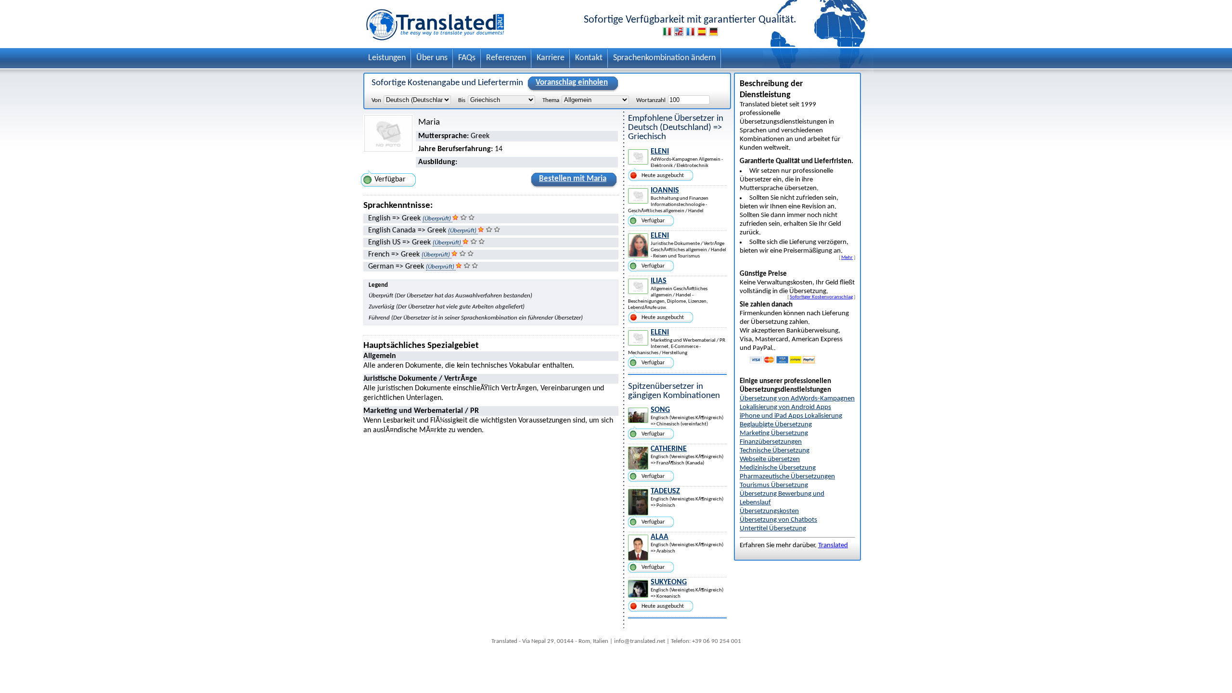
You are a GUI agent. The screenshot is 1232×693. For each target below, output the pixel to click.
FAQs (466, 58)
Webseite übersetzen (770, 459)
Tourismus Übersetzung (774, 485)
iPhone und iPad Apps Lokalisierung (791, 416)
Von (376, 100)
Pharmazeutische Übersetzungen (787, 476)
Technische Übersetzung (774, 450)
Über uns (432, 58)
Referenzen (506, 58)
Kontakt (589, 58)
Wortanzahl (651, 100)
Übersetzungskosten (769, 511)
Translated (833, 545)
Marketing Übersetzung (774, 433)
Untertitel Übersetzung (773, 528)
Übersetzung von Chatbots (778, 520)
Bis (461, 100)
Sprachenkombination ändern (664, 58)
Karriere (551, 58)
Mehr (847, 257)
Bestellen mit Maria (572, 179)
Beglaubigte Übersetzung (776, 424)
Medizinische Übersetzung (778, 468)
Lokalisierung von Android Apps (785, 407)
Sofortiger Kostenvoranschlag (821, 297)
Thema (550, 100)
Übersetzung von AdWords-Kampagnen (797, 398)
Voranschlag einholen (572, 82)
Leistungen (387, 58)
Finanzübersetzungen (771, 442)
